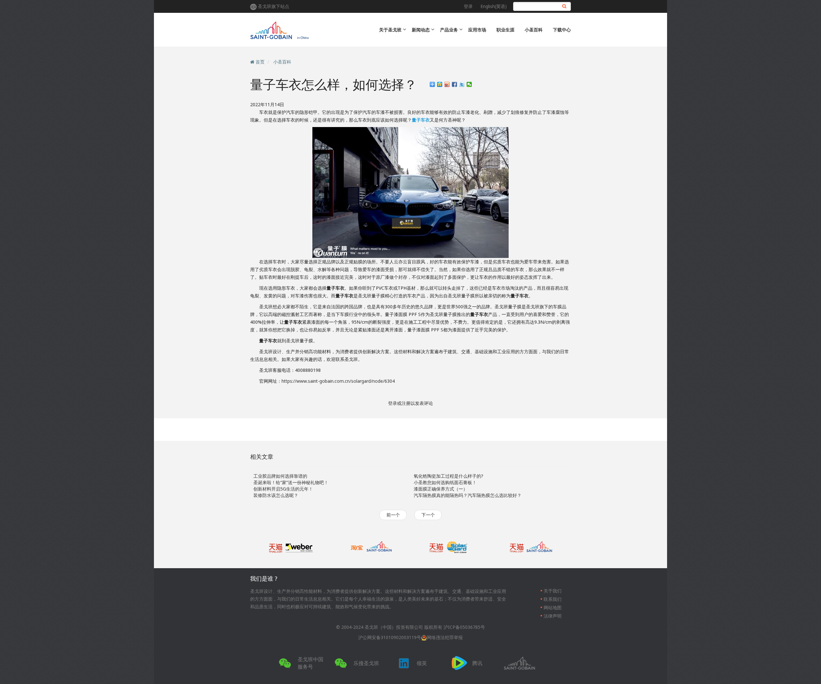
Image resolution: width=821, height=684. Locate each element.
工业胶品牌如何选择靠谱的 (280, 476)
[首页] (305, 30)
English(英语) (493, 6)
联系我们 (553, 599)
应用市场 (477, 30)
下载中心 (562, 30)
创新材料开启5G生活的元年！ (283, 489)
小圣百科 (534, 30)
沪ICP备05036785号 (464, 627)
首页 (260, 62)
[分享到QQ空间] (440, 84)
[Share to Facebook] (454, 84)
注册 (406, 403)
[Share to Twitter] (462, 84)
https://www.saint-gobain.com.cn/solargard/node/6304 (338, 381)
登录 (468, 6)
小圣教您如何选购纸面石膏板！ (445, 482)
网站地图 (553, 607)
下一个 (428, 515)
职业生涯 (505, 30)
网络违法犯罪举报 (445, 637)
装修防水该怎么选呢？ (275, 495)
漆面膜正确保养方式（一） (441, 489)
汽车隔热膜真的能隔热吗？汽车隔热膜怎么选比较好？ (467, 495)
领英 (422, 663)
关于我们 (553, 591)
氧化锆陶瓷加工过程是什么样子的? (448, 476)
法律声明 (553, 616)
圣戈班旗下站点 (273, 6)
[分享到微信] (469, 84)
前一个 (393, 515)
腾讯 (477, 663)
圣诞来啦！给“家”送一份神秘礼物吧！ (290, 482)
